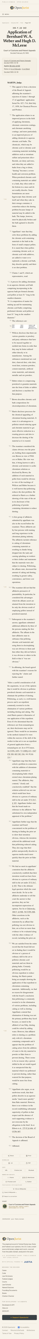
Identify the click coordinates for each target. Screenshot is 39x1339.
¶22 (10, 1145)
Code (4, 1273)
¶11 (10, 446)
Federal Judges (7, 1279)
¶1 (10, 86)
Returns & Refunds (17, 1330)
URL (6, 1170)
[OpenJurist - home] (19, 8)
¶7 (10, 332)
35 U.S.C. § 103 (15, 66)
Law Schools (6, 1285)
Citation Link (18, 1170)
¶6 (10, 326)
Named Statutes (8, 1287)
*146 (4, 1031)
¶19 (10, 943)
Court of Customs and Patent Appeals (20, 51)
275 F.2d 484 (28, 1128)
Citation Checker (8, 1296)
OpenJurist (5, 23)
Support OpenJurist (19, 1317)
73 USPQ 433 (25, 751)
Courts (4, 1282)
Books (4, 1293)
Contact (5, 1330)
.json (12, 1219)
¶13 (10, 587)
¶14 (10, 619)
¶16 (10, 760)
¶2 (10, 115)
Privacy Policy (19, 1333)
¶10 (10, 411)
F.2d (21, 23)
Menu (7, 14)
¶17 (10, 821)
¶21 (10, 1137)
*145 (4, 587)
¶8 (10, 380)
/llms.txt (5, 1308)
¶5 (10, 320)
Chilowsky (31, 908)
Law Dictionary (7, 1276)
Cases (4, 1270)
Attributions (31, 1330)
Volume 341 (14, 23)
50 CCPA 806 (29, 912)
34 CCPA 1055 (13, 751)
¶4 (10, 272)
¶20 (10, 1089)
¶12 (10, 517)
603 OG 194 (19, 754)
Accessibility (23, 1327)
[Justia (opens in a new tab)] (28, 1262)
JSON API (5, 1311)
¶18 (10, 866)
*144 (4, 199)
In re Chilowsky (16, 69)
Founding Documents (9, 1290)
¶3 (10, 231)
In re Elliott (26, 69)
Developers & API (8, 1305)
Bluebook (31, 1170)
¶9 (10, 399)
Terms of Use (6, 1333)
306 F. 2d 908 (17, 912)
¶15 (10, 667)
